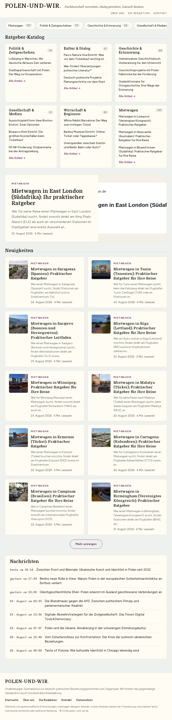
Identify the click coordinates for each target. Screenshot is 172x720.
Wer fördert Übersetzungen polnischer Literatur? (82, 68)
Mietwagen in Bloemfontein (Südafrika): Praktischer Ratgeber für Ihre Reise (140, 151)
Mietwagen (128, 110)
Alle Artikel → (17, 81)
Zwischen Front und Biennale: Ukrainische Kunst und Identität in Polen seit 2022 (93, 570)
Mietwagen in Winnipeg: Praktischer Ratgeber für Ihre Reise (54, 387)
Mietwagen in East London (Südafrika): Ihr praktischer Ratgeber (48, 197)
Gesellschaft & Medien (21, 112)
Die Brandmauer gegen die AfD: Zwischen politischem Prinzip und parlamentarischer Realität (92, 603)
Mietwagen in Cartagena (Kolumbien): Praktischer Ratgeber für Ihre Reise (136, 441)
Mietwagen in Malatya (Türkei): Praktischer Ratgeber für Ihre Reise (134, 387)
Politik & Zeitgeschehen (22, 50)
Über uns (117, 13)
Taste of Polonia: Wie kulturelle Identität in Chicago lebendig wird (92, 650)
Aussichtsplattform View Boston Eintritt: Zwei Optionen (30, 122)
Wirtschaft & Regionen (75, 112)
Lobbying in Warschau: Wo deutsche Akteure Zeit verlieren (30, 60)
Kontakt (160, 13)
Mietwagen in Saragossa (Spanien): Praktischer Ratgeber (53, 274)
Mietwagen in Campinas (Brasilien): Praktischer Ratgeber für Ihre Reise (53, 496)
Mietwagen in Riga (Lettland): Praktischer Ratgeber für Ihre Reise (134, 328)
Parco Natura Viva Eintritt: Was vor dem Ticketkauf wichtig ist (84, 57)
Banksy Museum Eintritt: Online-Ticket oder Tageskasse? (85, 134)
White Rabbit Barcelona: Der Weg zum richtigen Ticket (85, 122)
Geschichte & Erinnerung (130, 50)
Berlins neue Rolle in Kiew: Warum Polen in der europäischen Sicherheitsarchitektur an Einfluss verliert (101, 581)
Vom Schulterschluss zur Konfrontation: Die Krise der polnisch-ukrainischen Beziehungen (98, 639)
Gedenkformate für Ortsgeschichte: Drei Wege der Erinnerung (139, 85)
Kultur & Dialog (77, 48)
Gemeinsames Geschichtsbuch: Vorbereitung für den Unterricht (140, 60)
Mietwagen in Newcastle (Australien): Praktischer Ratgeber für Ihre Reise (135, 136)
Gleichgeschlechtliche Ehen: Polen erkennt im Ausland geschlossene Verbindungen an (101, 592)
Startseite (11, 700)
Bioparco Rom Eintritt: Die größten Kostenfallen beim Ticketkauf (26, 136)
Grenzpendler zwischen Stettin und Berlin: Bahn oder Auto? (84, 145)
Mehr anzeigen (86, 544)
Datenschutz (84, 700)
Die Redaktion (139, 13)
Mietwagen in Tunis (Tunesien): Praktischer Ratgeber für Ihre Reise (135, 274)
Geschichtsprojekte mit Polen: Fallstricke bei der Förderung (139, 72)
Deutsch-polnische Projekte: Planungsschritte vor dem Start (84, 79)
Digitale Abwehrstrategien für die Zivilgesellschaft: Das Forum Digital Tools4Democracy (94, 617)
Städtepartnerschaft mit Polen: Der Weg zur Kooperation (29, 72)
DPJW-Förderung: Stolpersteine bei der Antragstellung (30, 149)
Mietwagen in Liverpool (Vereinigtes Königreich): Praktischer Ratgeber (135, 120)
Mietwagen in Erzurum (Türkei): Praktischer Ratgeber (52, 441)
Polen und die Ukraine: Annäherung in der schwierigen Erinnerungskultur (95, 628)
